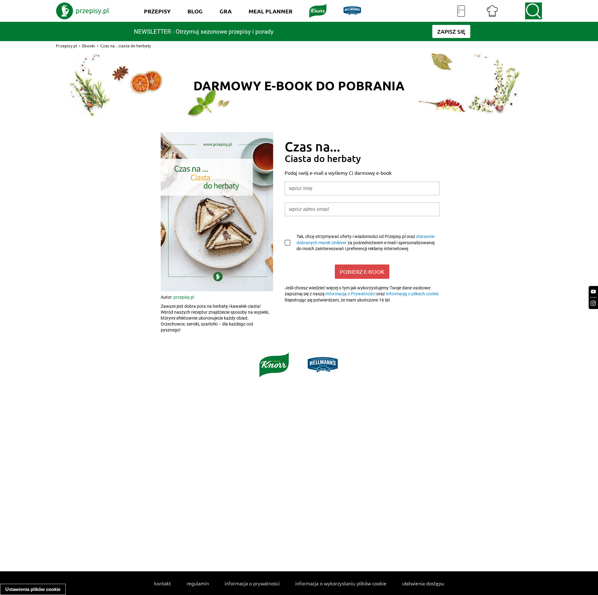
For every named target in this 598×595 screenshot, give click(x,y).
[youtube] (593, 292)
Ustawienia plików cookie (32, 589)
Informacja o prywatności (252, 583)
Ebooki (88, 46)
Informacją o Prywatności (350, 293)
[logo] (82, 10)
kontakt (162, 583)
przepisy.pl (183, 297)
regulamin (198, 583)
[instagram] (593, 303)
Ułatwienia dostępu (423, 583)
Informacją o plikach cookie (412, 293)
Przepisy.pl (66, 46)
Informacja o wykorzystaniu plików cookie (341, 583)
